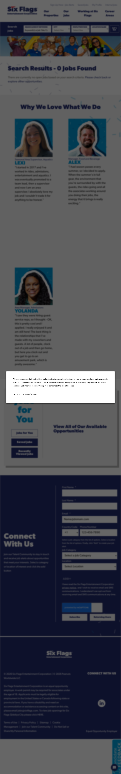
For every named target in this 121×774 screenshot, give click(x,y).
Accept (17, 394)
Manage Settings (30, 394)
